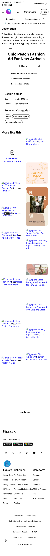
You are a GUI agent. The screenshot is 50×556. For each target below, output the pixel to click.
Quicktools (18, 494)
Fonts (5, 503)
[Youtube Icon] (34, 452)
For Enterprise (20, 475)
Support (36, 475)
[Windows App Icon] (28, 445)
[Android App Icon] (18, 445)
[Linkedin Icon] (27, 452)
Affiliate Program (40, 489)
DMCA (34, 532)
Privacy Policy (31, 516)
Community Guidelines (21, 532)
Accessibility (32, 537)
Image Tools (8, 475)
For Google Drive (21, 484)
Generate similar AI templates (24, 73)
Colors (5, 498)
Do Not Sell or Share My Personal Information (25, 521)
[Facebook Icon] (5, 452)
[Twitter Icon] (12, 452)
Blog (35, 494)
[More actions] (44, 141)
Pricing (17, 503)
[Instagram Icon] (20, 452)
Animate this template (20, 78)
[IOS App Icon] (7, 445)
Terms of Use (18, 516)
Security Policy (18, 537)
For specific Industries (23, 489)
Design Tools (8, 484)
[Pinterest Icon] (41, 452)
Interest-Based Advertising (25, 526)
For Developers (20, 480)
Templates (7, 494)
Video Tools (8, 480)
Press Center (38, 498)
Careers (36, 480)
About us (37, 484)
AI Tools (6, 489)
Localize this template (20, 84)
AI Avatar (18, 498)
